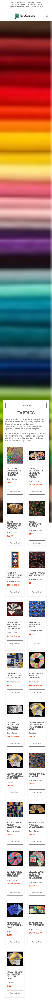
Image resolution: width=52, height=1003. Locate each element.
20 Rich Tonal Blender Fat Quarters (14, 873)
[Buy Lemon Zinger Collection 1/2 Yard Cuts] (15, 760)
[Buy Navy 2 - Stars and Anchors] (37, 559)
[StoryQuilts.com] (25, 16)
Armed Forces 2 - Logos (37, 774)
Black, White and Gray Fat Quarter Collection (14, 625)
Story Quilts (12, 479)
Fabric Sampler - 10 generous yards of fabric (36, 472)
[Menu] (4, 16)
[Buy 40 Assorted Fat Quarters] (37, 909)
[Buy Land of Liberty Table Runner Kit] (15, 559)
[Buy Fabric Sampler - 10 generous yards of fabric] (37, 455)
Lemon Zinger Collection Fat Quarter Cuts (37, 725)
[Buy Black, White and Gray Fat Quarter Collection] (15, 609)
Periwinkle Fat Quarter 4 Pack (15, 925)
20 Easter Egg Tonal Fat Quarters (36, 675)
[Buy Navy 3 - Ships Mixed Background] (15, 809)
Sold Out (37, 543)
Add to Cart (15, 492)
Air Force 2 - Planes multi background (14, 675)
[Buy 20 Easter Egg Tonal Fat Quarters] (37, 660)
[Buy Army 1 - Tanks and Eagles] (37, 508)
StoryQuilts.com (36, 530)
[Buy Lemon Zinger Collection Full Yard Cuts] (15, 959)
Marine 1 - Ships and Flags (34, 624)
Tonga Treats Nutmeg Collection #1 (37, 824)
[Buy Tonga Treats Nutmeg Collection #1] (37, 809)
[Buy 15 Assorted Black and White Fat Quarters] (15, 709)
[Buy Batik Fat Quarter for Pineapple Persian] (15, 455)
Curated (32, 733)
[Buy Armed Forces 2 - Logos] (37, 760)
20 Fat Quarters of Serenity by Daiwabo (14, 524)
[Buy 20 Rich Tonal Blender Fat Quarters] (15, 858)
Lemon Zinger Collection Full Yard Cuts (15, 975)
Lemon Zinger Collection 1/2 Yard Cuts (15, 775)
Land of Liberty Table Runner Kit (15, 575)
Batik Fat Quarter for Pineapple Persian (14, 471)
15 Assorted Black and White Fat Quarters (13, 725)
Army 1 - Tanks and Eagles (35, 523)
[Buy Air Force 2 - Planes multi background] (15, 660)
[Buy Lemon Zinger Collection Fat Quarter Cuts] (37, 709)
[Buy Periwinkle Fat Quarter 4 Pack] (15, 909)
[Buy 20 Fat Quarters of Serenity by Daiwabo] (15, 508)
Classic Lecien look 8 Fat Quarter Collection (37, 874)
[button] (47, 16)
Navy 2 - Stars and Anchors (37, 574)
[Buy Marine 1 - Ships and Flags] (37, 609)
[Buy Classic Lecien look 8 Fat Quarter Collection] (37, 858)
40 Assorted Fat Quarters (36, 924)
